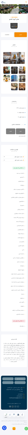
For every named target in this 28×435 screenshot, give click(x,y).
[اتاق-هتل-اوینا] (22, 86)
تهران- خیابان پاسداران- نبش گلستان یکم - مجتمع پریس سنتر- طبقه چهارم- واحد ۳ (14, 389)
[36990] (22, 70)
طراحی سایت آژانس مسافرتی (22, 424)
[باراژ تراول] (3, 2)
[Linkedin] (10, 406)
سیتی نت (13, 424)
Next (5, 58)
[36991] (14, 70)
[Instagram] (15, 406)
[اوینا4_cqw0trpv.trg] (14, 86)
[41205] (22, 78)
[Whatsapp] (18, 406)
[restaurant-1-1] (6, 78)
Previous (23, 58)
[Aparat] (13, 406)
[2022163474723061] (14, 78)
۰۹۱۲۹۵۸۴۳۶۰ (20, 396)
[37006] (6, 70)
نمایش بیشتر (14, 361)
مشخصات (7, 34)
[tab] (20, 378)
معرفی (20, 34)
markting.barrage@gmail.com (16, 398)
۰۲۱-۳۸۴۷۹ (20, 394)
